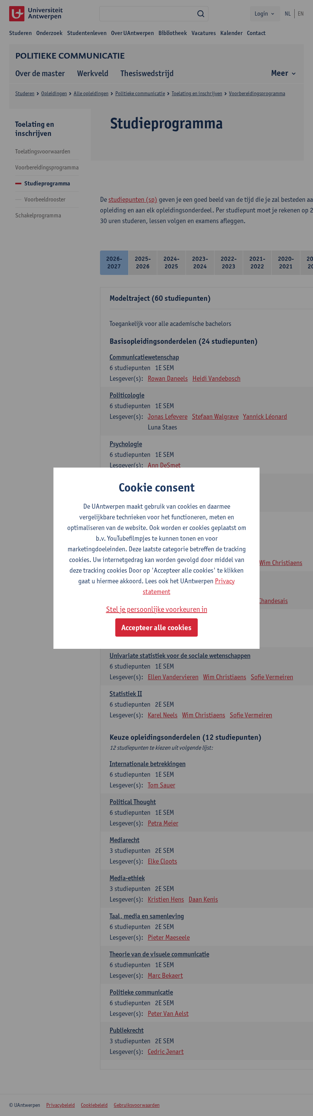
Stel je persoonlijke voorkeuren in (156, 609)
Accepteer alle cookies (156, 627)
